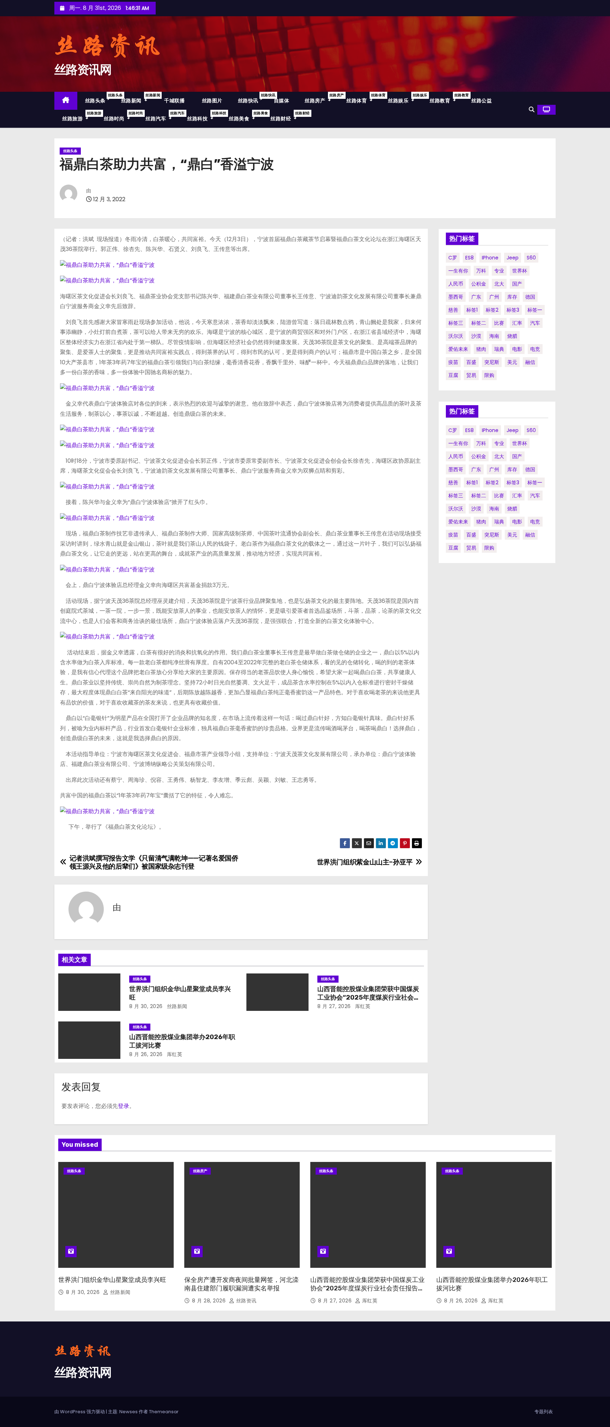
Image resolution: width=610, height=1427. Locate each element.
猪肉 (481, 349)
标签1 (472, 309)
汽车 (535, 322)
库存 (512, 296)
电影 (517, 349)
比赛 (499, 322)
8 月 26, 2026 (146, 1054)
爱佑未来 (458, 349)
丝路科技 (204, 116)
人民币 (455, 283)
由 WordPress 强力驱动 (80, 1411)
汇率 (517, 322)
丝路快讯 (252, 98)
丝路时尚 (121, 116)
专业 (499, 270)
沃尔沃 (455, 336)
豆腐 (453, 375)
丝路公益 (481, 100)
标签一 (534, 309)
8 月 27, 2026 (334, 1006)
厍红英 (361, 1006)
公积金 (478, 283)
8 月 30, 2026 (146, 1006)
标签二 (478, 322)
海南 (494, 336)
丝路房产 (322, 98)
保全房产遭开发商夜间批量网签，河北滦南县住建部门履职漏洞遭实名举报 (241, 1284)
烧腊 (512, 336)
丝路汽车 (162, 116)
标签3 (513, 309)
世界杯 (519, 270)
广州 (494, 296)
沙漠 (476, 336)
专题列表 (543, 1411)
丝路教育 (447, 98)
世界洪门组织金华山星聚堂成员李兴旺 (112, 1280)
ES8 (469, 257)
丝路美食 (246, 116)
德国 (530, 296)
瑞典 (499, 349)
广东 (476, 296)
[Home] (65, 101)
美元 (512, 362)
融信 (530, 362)
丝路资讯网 (83, 69)
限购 (489, 375)
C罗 (452, 257)
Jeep (513, 257)
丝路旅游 (79, 116)
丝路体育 (363, 98)
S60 (531, 257)
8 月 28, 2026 (209, 1300)
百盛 (471, 362)
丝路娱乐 (405, 98)
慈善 (453, 309)
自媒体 (281, 100)
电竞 (535, 349)
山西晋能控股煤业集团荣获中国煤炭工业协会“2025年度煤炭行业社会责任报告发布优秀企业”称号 (368, 997)
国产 (517, 283)
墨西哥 (455, 296)
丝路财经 (287, 116)
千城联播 (174, 100)
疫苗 (453, 362)
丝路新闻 (138, 98)
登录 (123, 1106)
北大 (499, 283)
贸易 (471, 375)
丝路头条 (99, 98)
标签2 (492, 309)
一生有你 (458, 270)
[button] (531, 110)
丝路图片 (211, 100)
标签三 (455, 322)
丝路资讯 (245, 1300)
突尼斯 (491, 362)
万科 (481, 270)
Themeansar (164, 1411)
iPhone (490, 257)
